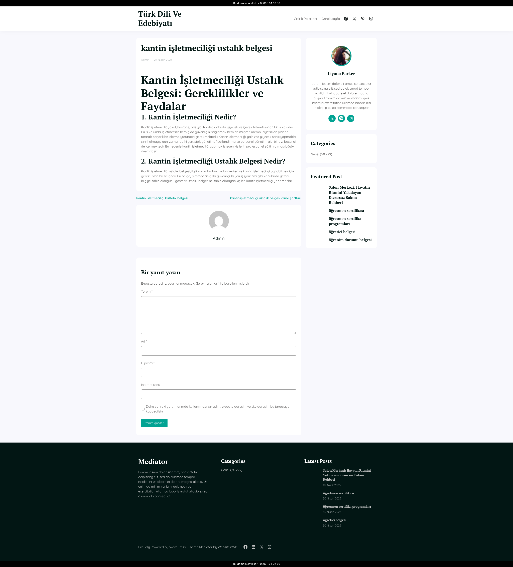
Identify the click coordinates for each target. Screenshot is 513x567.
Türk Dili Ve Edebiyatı (160, 18)
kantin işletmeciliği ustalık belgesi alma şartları (265, 198)
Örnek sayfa (331, 19)
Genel (315, 154)
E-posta (148, 363)
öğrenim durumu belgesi (350, 239)
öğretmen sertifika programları (345, 221)
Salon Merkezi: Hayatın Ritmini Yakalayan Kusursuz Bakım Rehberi (349, 195)
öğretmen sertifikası (346, 210)
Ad (144, 341)
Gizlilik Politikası (305, 19)
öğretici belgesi (342, 231)
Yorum (146, 291)
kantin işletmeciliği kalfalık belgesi (162, 198)
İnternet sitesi (150, 385)
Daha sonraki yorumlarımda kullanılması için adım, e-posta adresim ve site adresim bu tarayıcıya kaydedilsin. (218, 408)
